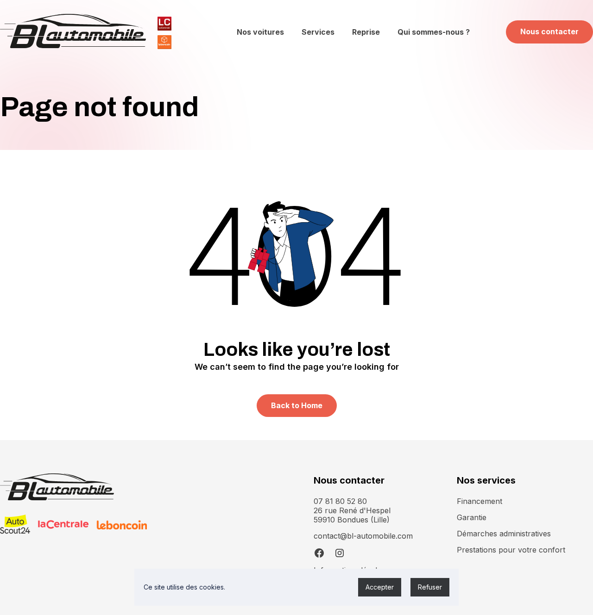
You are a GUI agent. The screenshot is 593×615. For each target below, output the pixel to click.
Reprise (366, 32)
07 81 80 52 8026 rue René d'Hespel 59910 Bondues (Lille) (352, 510)
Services (318, 32)
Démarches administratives (504, 533)
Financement (479, 501)
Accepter (380, 587)
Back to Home (296, 405)
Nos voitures (260, 32)
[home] (73, 32)
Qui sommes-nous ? (433, 32)
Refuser (430, 587)
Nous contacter (549, 31)
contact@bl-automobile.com (363, 535)
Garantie (471, 517)
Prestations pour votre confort (511, 549)
